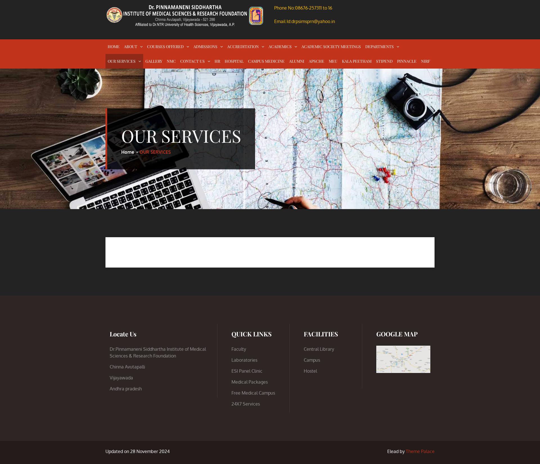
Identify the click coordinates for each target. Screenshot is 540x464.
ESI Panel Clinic (246, 371)
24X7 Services (245, 404)
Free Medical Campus (253, 393)
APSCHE (316, 61)
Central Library (319, 349)
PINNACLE (407, 61)
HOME (114, 46)
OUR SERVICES (122, 61)
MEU (333, 61)
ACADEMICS (280, 46)
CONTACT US (192, 61)
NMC (171, 61)
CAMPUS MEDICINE (266, 61)
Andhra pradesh (126, 388)
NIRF (425, 61)
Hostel (310, 371)
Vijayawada (121, 378)
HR (217, 61)
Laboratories (244, 360)
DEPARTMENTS (379, 46)
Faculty (238, 349)
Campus (312, 360)
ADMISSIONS (205, 46)
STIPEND (384, 61)
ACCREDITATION (243, 46)
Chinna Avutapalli (127, 367)
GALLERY (153, 61)
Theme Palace (420, 451)
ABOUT (130, 46)
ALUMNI (296, 61)
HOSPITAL (234, 61)
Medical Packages (249, 382)
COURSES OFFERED (165, 46)
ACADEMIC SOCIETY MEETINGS (331, 46)
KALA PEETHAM (357, 61)
